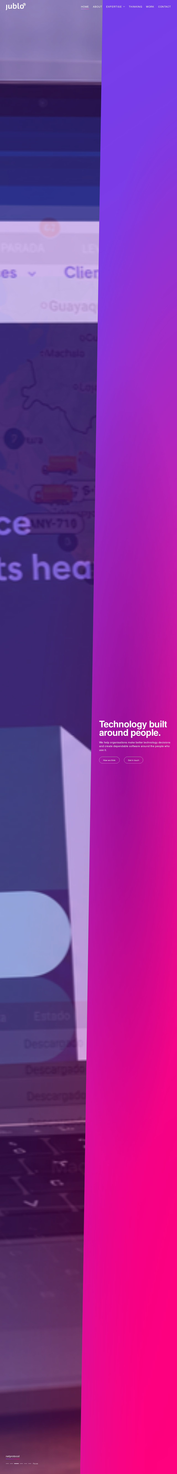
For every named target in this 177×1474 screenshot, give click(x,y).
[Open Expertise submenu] (124, 7)
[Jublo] (16, 6)
